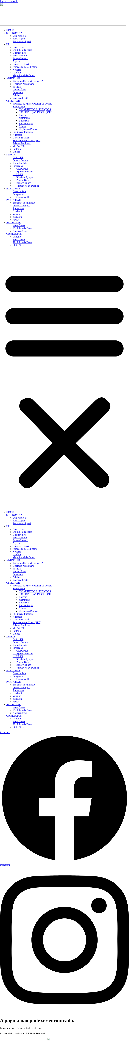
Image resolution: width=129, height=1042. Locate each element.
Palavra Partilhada (22, 143)
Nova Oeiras (19, 47)
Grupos (16, 151)
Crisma (22, 126)
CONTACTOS (14, 233)
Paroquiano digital (22, 41)
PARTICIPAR (13, 200)
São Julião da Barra (22, 50)
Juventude (18, 92)
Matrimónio (25, 117)
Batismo (23, 115)
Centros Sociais (20, 160)
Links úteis (18, 245)
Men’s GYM (19, 146)
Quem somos (19, 52)
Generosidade (19, 191)
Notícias (17, 69)
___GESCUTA (20, 168)
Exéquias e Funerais (23, 132)
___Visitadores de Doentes (26, 185)
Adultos (16, 95)
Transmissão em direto (24, 202)
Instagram (17, 217)
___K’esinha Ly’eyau (23, 177)
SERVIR (10, 154)
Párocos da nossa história (25, 67)
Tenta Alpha (19, 38)
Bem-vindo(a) (19, 35)
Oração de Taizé (21, 137)
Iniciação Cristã (20, 98)
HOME (10, 30)
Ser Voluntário (20, 163)
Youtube (17, 214)
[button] (64, 378)
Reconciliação (26, 123)
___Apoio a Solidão (23, 171)
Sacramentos (19, 106)
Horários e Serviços (22, 64)
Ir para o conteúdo (9, 1)
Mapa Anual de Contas (24, 75)
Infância (17, 86)
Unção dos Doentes (28, 129)
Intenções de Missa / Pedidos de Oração (32, 103)
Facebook (17, 211)
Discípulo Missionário (23, 84)
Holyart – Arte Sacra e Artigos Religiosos (82, 1039)
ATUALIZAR (13, 222)
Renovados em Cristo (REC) (27, 140)
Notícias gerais (20, 231)
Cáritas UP (18, 157)
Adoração (17, 134)
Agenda (16, 61)
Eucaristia (24, 120)
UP (8, 44)
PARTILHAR (13, 188)
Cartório (17, 72)
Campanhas (18, 194)
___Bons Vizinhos (22, 183)
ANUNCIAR (13, 78)
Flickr (15, 219)
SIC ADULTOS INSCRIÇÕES (35, 109)
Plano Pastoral (20, 55)
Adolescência (19, 89)
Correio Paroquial (21, 205)
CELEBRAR (13, 101)
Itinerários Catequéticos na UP (28, 81)
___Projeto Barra (21, 180)
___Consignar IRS (22, 197)
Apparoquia (18, 208)
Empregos (18, 166)
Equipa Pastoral (20, 58)
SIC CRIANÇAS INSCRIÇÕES (35, 112)
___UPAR (18, 174)
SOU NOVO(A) (14, 33)
